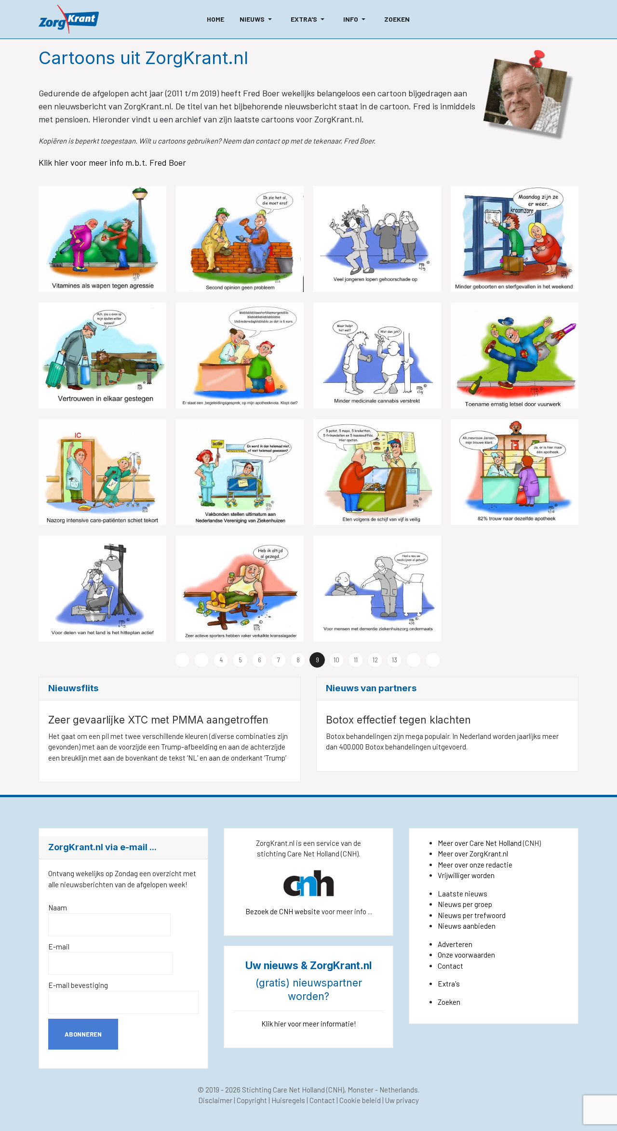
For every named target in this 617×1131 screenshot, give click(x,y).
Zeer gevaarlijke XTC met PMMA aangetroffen (158, 720)
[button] (257, 19)
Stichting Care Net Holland (283, 1089)
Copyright (252, 1100)
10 (336, 660)
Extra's (449, 983)
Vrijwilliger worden (466, 875)
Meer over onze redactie (475, 864)
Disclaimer (215, 1100)
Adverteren (455, 944)
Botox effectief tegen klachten (398, 720)
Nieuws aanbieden (467, 925)
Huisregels (288, 1100)
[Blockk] (69, 19)
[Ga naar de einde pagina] (433, 660)
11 (356, 660)
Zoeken (449, 1002)
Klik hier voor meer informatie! (308, 1023)
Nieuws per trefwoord (472, 915)
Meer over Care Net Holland (480, 843)
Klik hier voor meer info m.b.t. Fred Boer (113, 162)
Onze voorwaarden (466, 954)
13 (394, 660)
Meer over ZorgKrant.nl (473, 853)
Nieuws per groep (465, 904)
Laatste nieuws (462, 893)
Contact (450, 965)
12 (375, 660)
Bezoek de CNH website (282, 911)
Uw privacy (402, 1100)
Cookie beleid (360, 1100)
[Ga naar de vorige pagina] (201, 660)
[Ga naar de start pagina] (182, 660)
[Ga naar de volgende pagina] (413, 660)
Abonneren (83, 1034)
